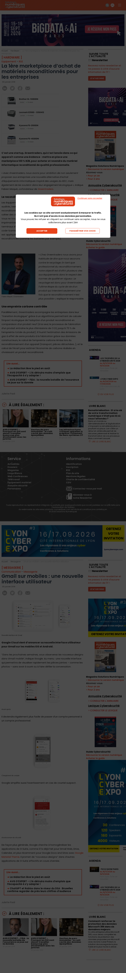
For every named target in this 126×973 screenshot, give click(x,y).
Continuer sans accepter (89, 198)
